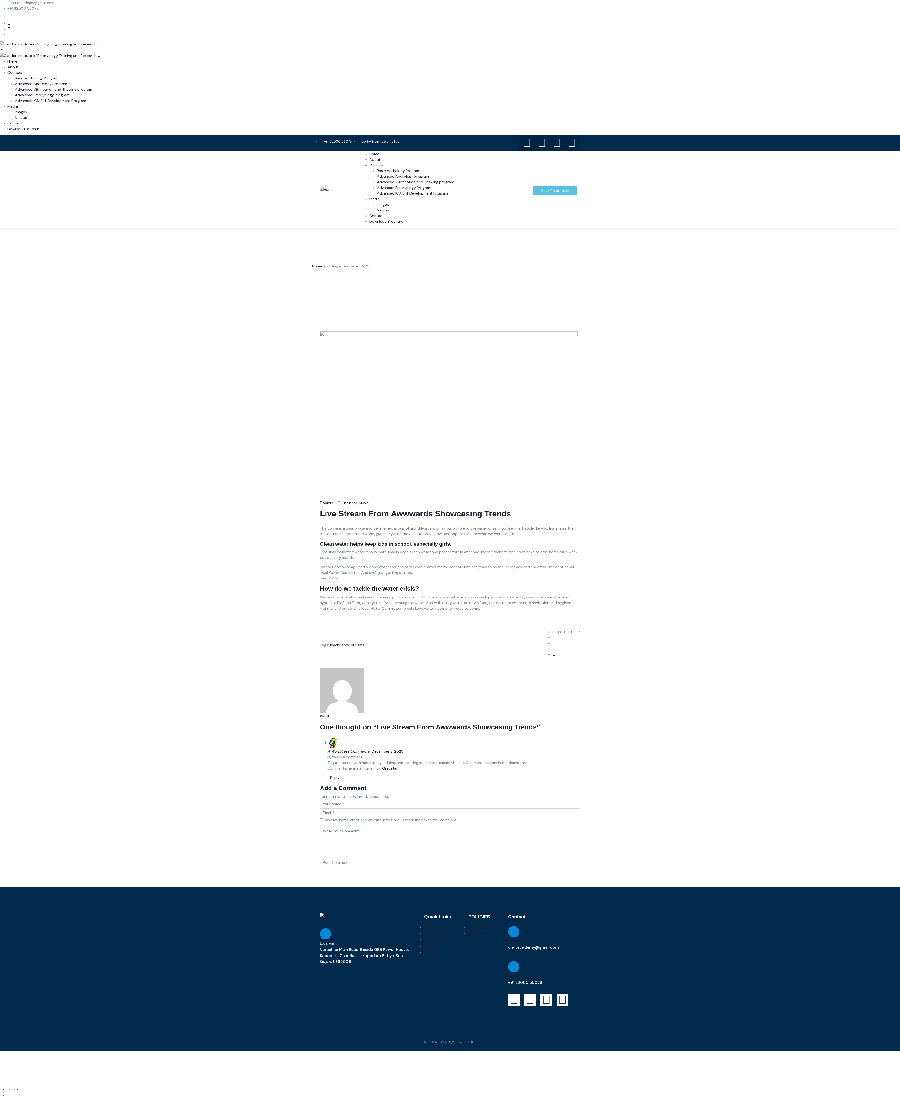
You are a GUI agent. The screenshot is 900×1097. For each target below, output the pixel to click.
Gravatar (390, 768)
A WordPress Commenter (349, 751)
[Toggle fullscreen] (11, 1089)
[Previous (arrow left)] (2, 1095)
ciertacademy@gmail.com (533, 947)
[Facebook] (557, 142)
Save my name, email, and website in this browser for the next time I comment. (390, 820)
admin (328, 502)
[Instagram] (542, 142)
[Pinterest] (572, 142)
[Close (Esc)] (2, 1089)
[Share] (6, 1089)
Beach (334, 644)
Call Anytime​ (517, 976)
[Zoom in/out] (16, 1089)
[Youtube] (527, 142)
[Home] (327, 189)
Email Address (518, 941)
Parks (344, 644)
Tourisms (356, 644)
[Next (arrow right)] (6, 1095)
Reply (335, 777)
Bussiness (349, 502)
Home (317, 266)
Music (364, 502)
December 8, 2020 (388, 751)
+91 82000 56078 (525, 982)
